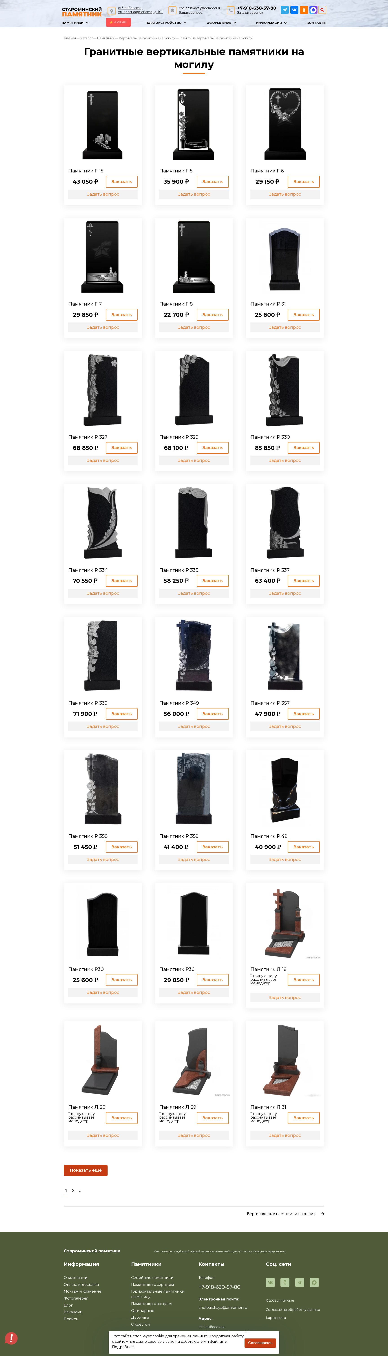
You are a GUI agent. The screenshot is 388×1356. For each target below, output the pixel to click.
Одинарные (142, 1311)
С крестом (140, 1324)
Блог (68, 1305)
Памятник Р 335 (178, 570)
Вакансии (73, 1312)
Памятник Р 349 (179, 703)
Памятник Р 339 (88, 703)
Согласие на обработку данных (293, 1310)
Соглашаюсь (260, 1343)
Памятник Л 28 (87, 1107)
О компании (76, 1278)
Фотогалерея (76, 1298)
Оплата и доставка (81, 1284)
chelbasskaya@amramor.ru (200, 8)
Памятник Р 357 (270, 703)
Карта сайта (276, 1318)
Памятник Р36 (176, 969)
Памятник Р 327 (88, 437)
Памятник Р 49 (268, 836)
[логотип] (82, 11)
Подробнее (123, 1347)
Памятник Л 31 (268, 1107)
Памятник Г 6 (267, 171)
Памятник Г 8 (176, 304)
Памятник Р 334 (88, 570)
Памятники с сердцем (152, 1284)
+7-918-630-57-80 (256, 8)
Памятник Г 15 (85, 171)
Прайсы (71, 1319)
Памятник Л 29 (177, 1107)
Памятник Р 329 (178, 437)
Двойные (140, 1317)
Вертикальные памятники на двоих (281, 1214)
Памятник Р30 (86, 969)
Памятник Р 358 (88, 836)
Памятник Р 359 (178, 836)
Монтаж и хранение (82, 1291)
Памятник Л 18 (268, 969)
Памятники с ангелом (152, 1304)
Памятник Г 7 (85, 304)
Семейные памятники (152, 1278)
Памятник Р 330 (270, 437)
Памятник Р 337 (270, 570)
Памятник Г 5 (175, 171)
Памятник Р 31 (268, 304)
